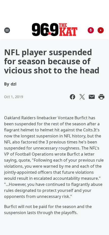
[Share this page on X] (82, 96)
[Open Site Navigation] (7, 30)
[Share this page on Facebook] (72, 96)
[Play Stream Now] (101, 30)
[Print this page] (101, 96)
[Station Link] (54, 30)
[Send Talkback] (91, 30)
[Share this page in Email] (91, 96)
